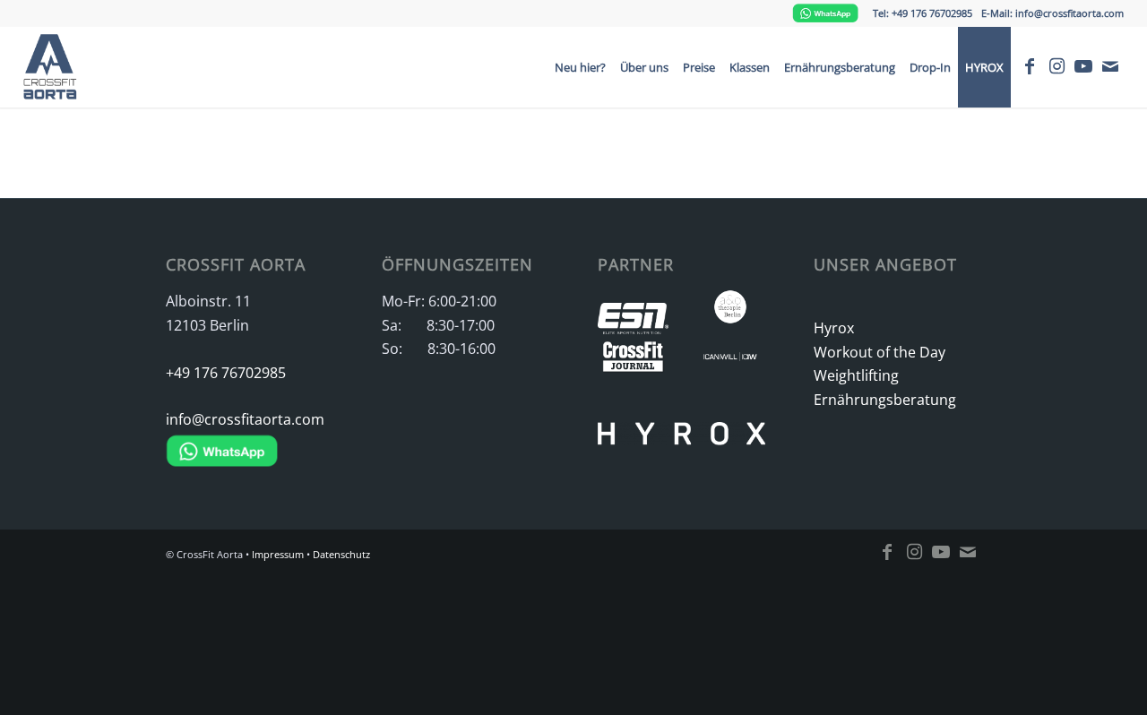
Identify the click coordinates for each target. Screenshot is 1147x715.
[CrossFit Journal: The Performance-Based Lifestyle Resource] (633, 361)
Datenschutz (341, 554)
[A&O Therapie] (730, 310)
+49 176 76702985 (226, 373)
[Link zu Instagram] (1056, 66)
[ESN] (633, 323)
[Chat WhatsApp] (826, 13)
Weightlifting (856, 375)
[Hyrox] (681, 417)
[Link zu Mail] (1110, 66)
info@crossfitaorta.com (245, 419)
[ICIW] (730, 361)
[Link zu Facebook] (1029, 66)
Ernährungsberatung (885, 399)
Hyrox (834, 328)
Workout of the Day (879, 352)
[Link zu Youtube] (1083, 66)
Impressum (278, 554)
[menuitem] (580, 67)
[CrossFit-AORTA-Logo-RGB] (54, 67)
